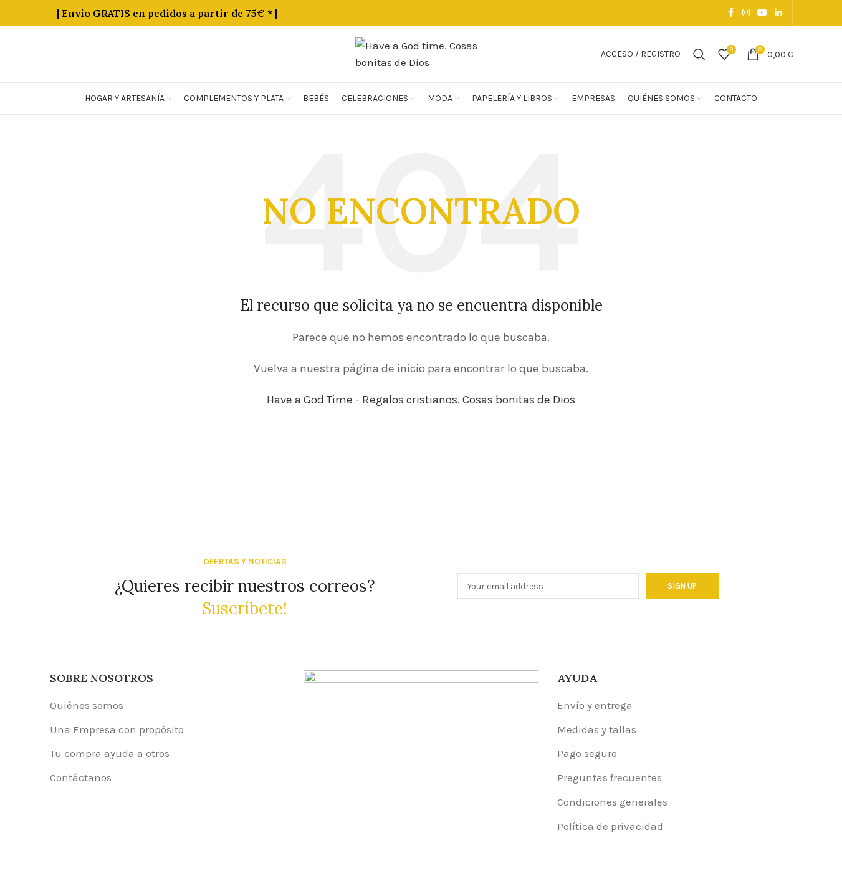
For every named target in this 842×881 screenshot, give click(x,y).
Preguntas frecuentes (609, 777)
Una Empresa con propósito (117, 729)
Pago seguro (587, 753)
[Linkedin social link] (778, 13)
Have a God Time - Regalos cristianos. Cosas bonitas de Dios (421, 400)
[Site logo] (421, 53)
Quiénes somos (86, 705)
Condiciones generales (612, 802)
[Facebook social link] (731, 13)
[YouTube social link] (762, 13)
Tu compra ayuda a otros (110, 753)
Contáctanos (81, 777)
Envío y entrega (595, 705)
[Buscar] (699, 54)
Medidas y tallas (596, 729)
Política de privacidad (610, 826)
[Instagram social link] (746, 13)
